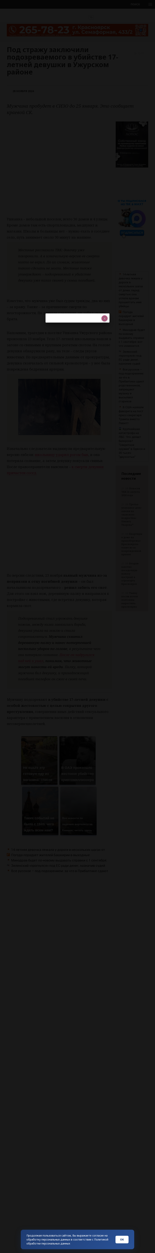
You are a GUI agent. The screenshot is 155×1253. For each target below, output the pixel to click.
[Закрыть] (105, 318)
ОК (122, 1239)
